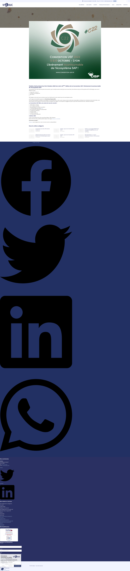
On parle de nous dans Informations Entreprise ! (43, 129)
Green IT (1, 512)
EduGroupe (2, 515)
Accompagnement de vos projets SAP (6, 509)
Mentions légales (3, 566)
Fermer (4, 565)
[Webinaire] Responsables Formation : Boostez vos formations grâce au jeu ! (43, 135)
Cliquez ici (31, 122)
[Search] (126, 1)
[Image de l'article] (32, 130)
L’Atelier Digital (2, 506)
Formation (2, 505)
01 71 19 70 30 (4, 464)
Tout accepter (18, 565)
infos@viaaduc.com (109, 1)
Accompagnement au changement (6, 503)
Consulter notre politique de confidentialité (8, 562)
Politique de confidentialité (4, 568)
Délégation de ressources (4, 507)
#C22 (42, 108)
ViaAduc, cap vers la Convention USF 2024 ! (67, 129)
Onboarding (2, 513)
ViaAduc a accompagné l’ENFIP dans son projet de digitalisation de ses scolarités (92, 130)
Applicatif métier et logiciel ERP (5, 510)
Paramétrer (12, 565)
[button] (2, 569)
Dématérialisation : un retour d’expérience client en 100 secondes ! (92, 135)
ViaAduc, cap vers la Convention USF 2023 (67, 135)
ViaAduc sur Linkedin (56, 118)
